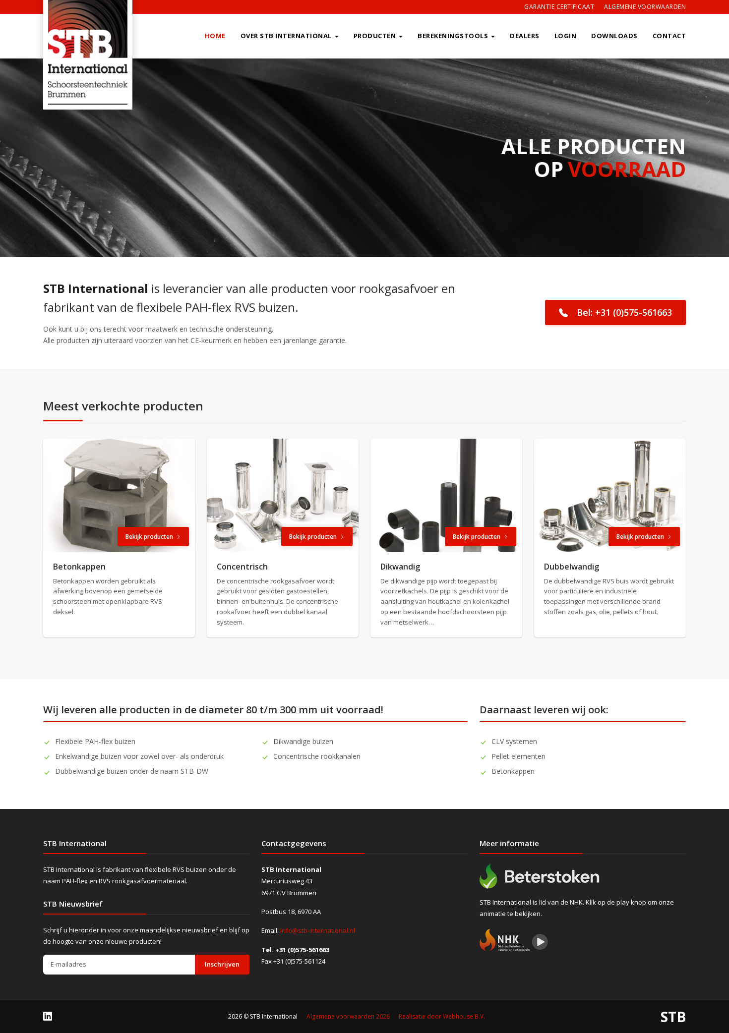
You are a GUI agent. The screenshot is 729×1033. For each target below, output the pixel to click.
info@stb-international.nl (317, 930)
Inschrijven (222, 964)
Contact (669, 35)
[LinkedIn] (47, 1016)
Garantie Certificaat (559, 6)
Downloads (614, 35)
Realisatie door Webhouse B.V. (442, 1016)
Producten (375, 35)
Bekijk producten (149, 536)
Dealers (525, 35)
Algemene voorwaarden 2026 (348, 1016)
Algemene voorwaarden (645, 6)
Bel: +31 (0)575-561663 (624, 312)
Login (565, 35)
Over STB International (286, 35)
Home (215, 35)
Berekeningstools (453, 35)
